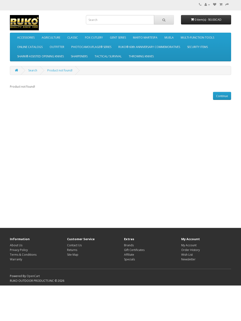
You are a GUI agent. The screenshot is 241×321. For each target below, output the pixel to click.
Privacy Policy (19, 250)
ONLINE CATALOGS (30, 47)
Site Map (72, 255)
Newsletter (188, 259)
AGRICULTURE (51, 37)
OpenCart (33, 276)
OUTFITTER (57, 47)
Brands (129, 245)
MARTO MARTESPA (145, 37)
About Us (16, 245)
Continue (222, 96)
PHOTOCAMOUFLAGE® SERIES (91, 47)
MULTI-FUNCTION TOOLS (197, 37)
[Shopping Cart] (220, 5)
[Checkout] (227, 5)
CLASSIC (72, 37)
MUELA (169, 37)
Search (32, 70)
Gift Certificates (134, 250)
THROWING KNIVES (141, 56)
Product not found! (59, 70)
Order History (190, 250)
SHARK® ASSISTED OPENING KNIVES (40, 56)
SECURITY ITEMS (197, 47)
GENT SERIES (118, 37)
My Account (189, 245)
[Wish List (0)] (214, 5)
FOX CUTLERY (94, 37)
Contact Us (74, 245)
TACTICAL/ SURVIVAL (108, 56)
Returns (72, 250)
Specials (129, 259)
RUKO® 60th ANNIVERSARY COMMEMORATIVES (149, 47)
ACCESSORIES (26, 37)
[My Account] (207, 5)
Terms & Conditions (23, 255)
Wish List (187, 255)
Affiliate (129, 255)
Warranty (16, 259)
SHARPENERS (79, 56)
